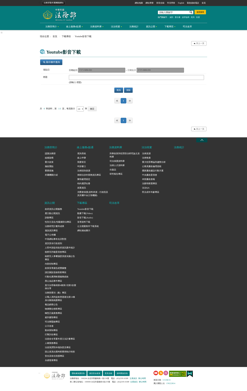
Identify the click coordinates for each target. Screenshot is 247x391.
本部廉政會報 (148, 179)
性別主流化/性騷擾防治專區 (58, 222)
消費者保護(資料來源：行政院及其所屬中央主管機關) (92, 194)
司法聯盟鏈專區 (52, 322)
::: (39, 2)
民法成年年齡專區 (150, 192)
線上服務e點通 (73, 26)
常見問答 (171, 3)
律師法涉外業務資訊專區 (89, 175)
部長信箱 (160, 3)
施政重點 (49, 166)
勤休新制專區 (51, 330)
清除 (128, 90)
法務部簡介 (51, 26)
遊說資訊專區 (51, 230)
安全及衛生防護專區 (54, 356)
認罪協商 (185, 17)
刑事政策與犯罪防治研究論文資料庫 (125, 155)
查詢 (118, 90)
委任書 (177, 17)
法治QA (146, 188)
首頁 (204, 3)
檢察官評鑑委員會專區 (55, 252)
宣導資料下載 (83, 222)
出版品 (113, 169)
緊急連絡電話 (193, 3)
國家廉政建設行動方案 (153, 170)
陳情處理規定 (83, 179)
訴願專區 (49, 218)
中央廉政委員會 (149, 175)
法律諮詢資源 (83, 170)
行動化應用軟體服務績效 (56, 277)
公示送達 (49, 326)
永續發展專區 (51, 360)
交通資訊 (133, 378)
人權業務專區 (51, 343)
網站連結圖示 (83, 230)
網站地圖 (139, 3)
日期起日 (73, 70)
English (181, 3)
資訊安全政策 (94, 373)
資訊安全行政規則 (53, 243)
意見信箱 (108, 373)
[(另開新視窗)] (156, 373)
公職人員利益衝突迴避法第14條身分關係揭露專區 (60, 298)
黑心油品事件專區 (53, 281)
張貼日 (46, 70)
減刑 (171, 17)
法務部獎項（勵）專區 (55, 293)
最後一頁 (130, 100)
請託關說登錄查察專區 (55, 272)
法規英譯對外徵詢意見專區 (58, 347)
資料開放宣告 (122, 373)
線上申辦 (81, 158)
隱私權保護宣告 (78, 373)
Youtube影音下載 (85, 209)
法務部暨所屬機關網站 (54, 3)
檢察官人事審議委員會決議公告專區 (60, 258)
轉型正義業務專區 (53, 313)
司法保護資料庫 (117, 161)
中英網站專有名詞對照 (55, 239)
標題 (45, 77)
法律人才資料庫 (117, 165)
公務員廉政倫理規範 (151, 166)
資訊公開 (150, 26)
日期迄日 (132, 70)
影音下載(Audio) (85, 218)
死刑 (193, 17)
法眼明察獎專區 (149, 183)
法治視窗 (115, 26)
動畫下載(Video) (85, 213)
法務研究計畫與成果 (54, 226)
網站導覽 (150, 3)
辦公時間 (142, 378)
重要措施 (49, 170)
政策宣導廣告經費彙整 (55, 268)
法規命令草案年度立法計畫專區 (60, 339)
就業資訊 (81, 188)
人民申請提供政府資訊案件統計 (60, 248)
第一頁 (117, 100)
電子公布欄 (50, 235)
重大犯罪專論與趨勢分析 (154, 162)
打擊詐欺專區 (51, 334)
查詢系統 (81, 153)
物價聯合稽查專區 (53, 309)
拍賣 (198, 17)
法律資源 (146, 153)
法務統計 (134, 26)
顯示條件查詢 (53, 62)
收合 (201, 140)
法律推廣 (146, 158)
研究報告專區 (116, 174)
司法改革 (187, 26)
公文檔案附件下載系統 (88, 226)
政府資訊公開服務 (53, 209)
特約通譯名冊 (83, 183)
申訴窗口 (81, 166)
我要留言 (81, 162)
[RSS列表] (161, 373)
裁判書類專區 (51, 317)
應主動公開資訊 (52, 213)
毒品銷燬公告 (51, 304)
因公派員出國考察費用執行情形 (60, 352)
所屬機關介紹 (51, 175)
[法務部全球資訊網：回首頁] (58, 14)
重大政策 (49, 162)
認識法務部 (50, 153)
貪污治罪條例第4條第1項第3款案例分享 (60, 287)
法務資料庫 (96, 26)
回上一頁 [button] (200, 43)
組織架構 (49, 158)
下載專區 (169, 26)
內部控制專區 (51, 264)
